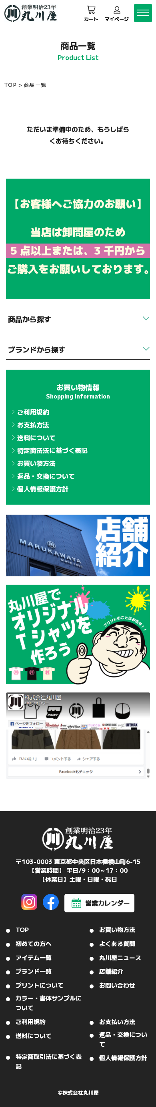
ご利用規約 (33, 412)
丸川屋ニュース (120, 957)
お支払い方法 (117, 1021)
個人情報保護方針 (42, 488)
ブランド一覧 (34, 971)
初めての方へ (34, 943)
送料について (36, 437)
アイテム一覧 (34, 957)
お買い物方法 (36, 463)
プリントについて (40, 985)
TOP (10, 85)
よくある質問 (117, 943)
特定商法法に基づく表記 (52, 450)
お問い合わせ (117, 985)
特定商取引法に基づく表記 (49, 1061)
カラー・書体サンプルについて (49, 1003)
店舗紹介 (111, 971)
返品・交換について (46, 476)
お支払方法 (33, 424)
